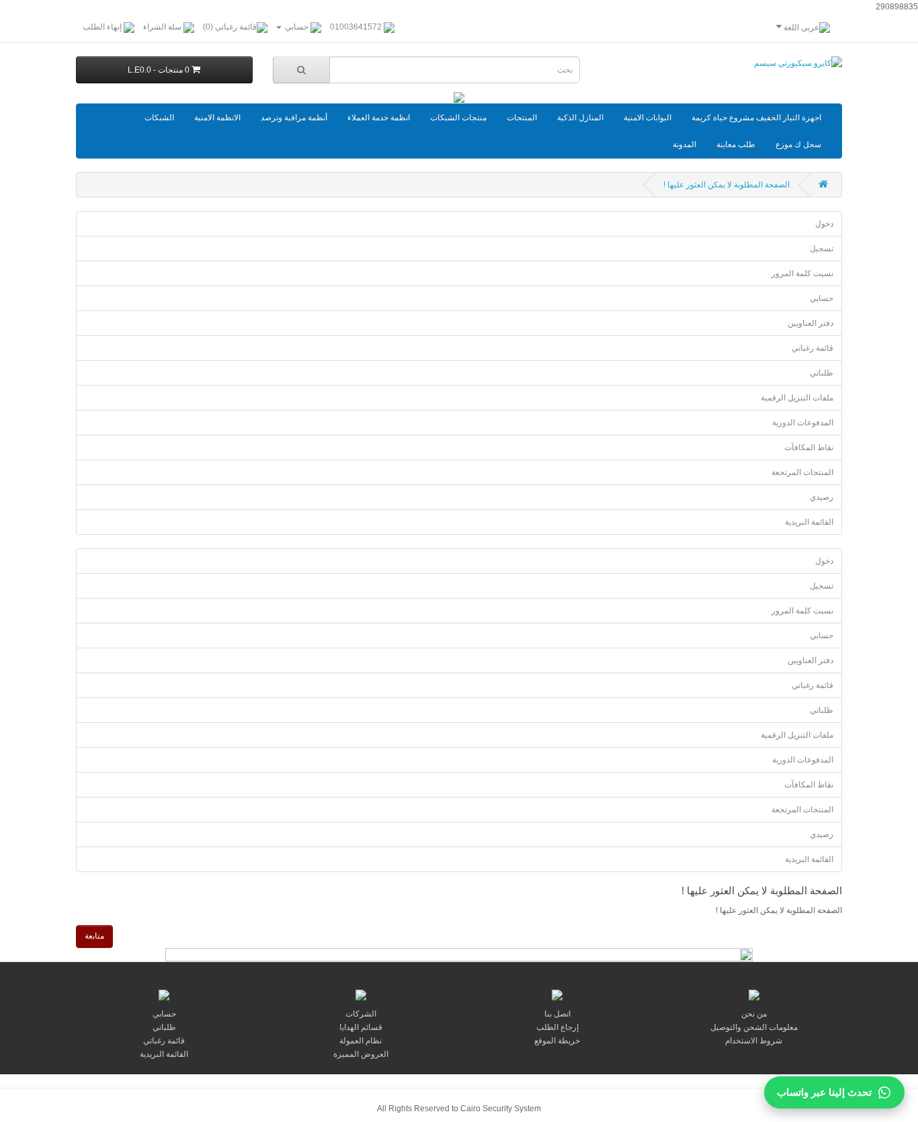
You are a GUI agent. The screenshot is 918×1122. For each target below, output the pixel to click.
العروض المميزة (360, 1054)
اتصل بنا (557, 1014)
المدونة (684, 144)
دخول (824, 223)
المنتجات (522, 117)
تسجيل (821, 248)
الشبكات (159, 117)
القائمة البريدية (809, 522)
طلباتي (821, 373)
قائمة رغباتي (812, 348)
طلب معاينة (735, 144)
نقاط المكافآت (808, 447)
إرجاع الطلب (557, 1027)
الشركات (360, 1014)
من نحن (754, 1014)
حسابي (821, 298)
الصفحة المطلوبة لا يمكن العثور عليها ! (726, 184)
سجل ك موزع (798, 144)
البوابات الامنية (647, 117)
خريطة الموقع (557, 1040)
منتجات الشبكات (458, 117)
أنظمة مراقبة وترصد (294, 117)
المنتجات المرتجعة (802, 472)
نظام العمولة (360, 1040)
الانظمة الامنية (217, 117)
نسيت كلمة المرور (802, 273)
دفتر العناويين (810, 323)
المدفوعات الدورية (802, 422)
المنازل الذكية (580, 117)
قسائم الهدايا (360, 1027)
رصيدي (821, 497)
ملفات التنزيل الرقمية (797, 397)
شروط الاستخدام (753, 1040)
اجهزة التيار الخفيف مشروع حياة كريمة (756, 117)
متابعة (94, 936)
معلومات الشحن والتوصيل (754, 1027)
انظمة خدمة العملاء (378, 117)
